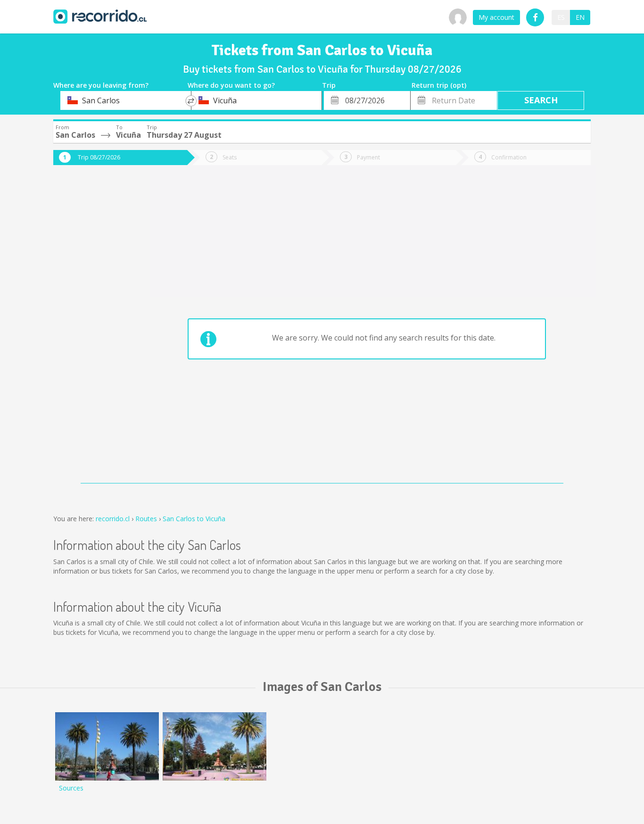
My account (496, 17)
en (580, 17)
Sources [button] (71, 787)
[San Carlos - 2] (107, 746)
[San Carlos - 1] (214, 746)
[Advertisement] (91, 331)
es (561, 17)
